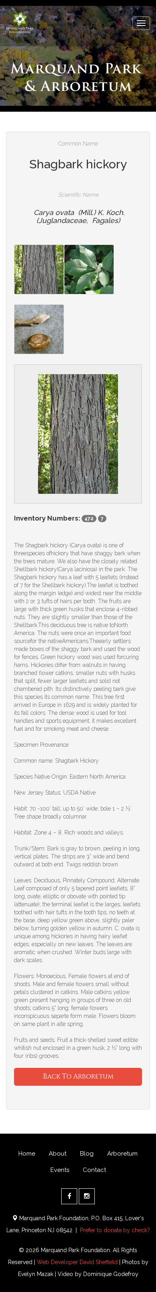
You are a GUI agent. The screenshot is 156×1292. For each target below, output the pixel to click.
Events (59, 1170)
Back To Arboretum (78, 1076)
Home (26, 1153)
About (57, 1153)
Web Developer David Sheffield (77, 1262)
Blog (87, 1153)
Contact (94, 1170)
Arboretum (122, 1153)
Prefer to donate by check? (115, 1230)
